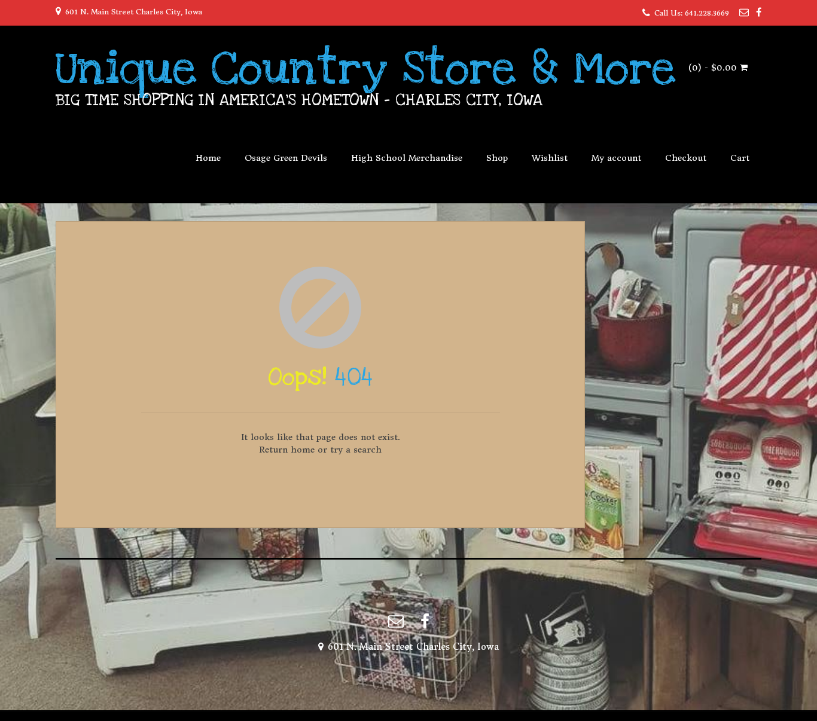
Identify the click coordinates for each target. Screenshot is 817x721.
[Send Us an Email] (744, 12)
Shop (497, 157)
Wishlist (550, 157)
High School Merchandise (406, 157)
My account (616, 157)
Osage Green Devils (286, 157)
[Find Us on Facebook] (758, 12)
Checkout (685, 157)
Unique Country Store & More (366, 69)
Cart (739, 157)
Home (208, 157)
